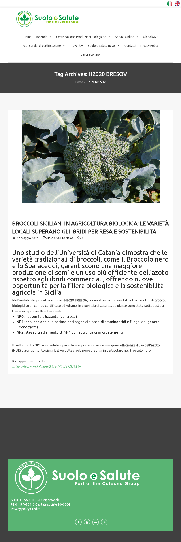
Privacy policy (20, 509)
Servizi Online (124, 37)
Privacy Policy (149, 45)
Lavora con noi (90, 54)
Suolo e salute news (102, 45)
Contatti (130, 45)
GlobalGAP (150, 37)
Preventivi (76, 45)
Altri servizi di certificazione (42, 45)
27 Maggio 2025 (27, 238)
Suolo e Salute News (59, 238)
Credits (35, 509)
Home (28, 37)
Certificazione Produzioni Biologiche (81, 37)
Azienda (41, 37)
